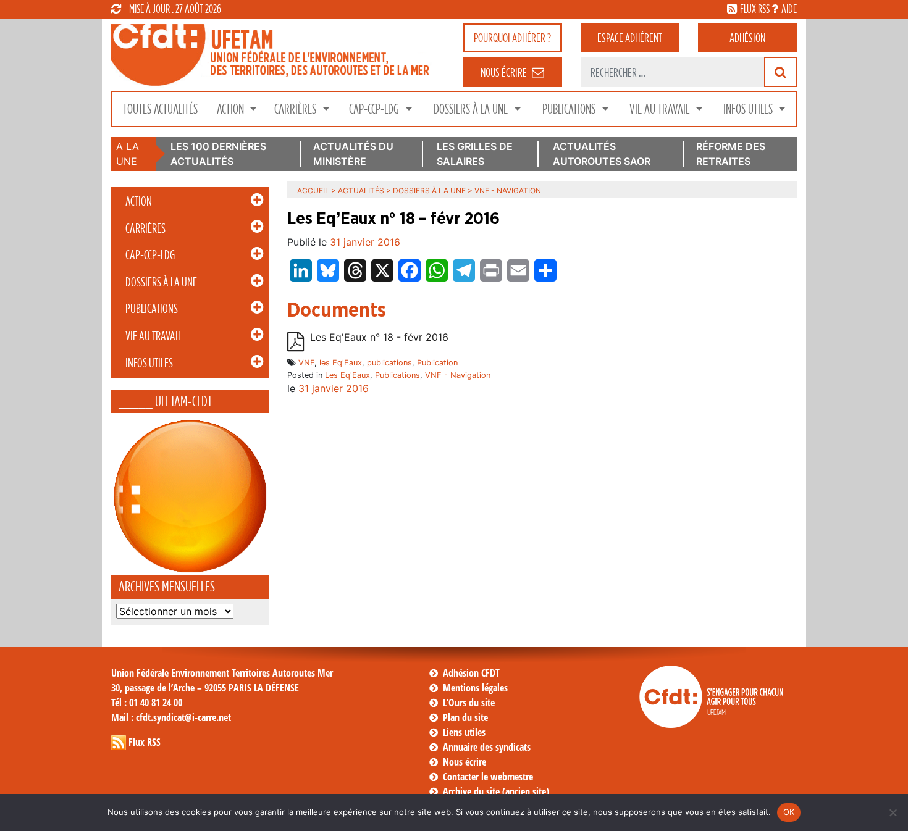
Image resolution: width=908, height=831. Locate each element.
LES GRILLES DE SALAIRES (475, 153)
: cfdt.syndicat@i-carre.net (171, 717)
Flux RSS (144, 742)
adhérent (629, 37)
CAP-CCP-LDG (375, 109)
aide (789, 8)
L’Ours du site (469, 702)
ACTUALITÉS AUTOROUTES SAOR (601, 153)
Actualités (361, 190)
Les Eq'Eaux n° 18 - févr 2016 (379, 338)
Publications (570, 109)
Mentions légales (475, 688)
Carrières (296, 109)
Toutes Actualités (160, 109)
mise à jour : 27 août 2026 (175, 8)
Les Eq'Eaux (347, 375)
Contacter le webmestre (488, 776)
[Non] (892, 812)
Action (231, 109)
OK (789, 812)
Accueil (313, 190)
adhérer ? (512, 37)
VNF (306, 362)
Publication (437, 362)
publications (389, 362)
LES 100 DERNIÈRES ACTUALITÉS (218, 153)
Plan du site (465, 717)
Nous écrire (464, 762)
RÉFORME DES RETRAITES (730, 153)
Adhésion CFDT (471, 673)
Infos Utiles (749, 109)
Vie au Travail (660, 109)
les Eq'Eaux (340, 362)
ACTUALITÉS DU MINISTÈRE (353, 153)
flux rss (755, 8)
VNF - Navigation (457, 375)
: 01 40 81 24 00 (146, 702)
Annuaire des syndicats (487, 747)
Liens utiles (464, 732)
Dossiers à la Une (472, 109)
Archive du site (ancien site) (496, 791)
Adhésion (747, 37)
